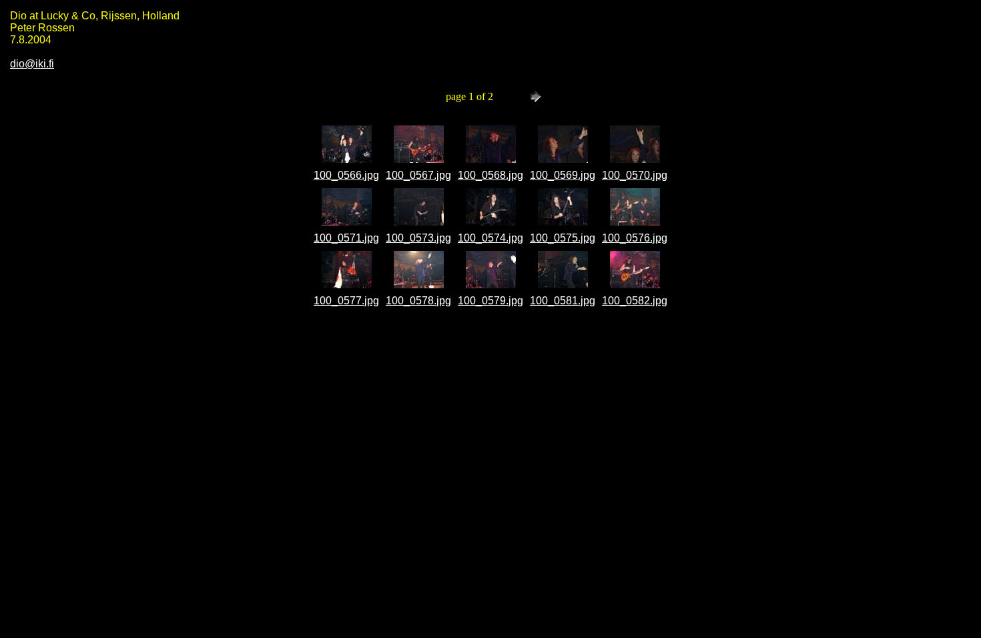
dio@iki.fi (32, 63)
